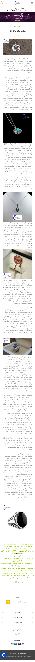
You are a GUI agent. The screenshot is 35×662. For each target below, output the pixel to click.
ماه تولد (27, 544)
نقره (4, 544)
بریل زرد (14, 553)
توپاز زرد (20, 549)
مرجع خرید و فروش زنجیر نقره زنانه (24, 568)
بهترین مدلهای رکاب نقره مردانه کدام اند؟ (13, 558)
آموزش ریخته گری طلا (28, 576)
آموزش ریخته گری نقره (8, 568)
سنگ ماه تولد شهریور (18, 561)
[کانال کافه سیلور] (17, 17)
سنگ (4, 404)
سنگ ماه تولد (20, 544)
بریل (18, 553)
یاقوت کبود (27, 551)
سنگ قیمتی (7, 386)
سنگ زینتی (29, 546)
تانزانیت (16, 549)
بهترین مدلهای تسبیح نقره (25, 571)
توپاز (25, 549)
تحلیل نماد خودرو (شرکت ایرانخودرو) (18, 566)
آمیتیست (10, 549)
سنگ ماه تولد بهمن (7, 576)
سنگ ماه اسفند (25, 578)
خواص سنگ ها (8, 546)
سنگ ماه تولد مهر (28, 558)
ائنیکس (5, 549)
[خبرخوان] (15, 633)
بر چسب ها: (17, 542)
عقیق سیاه (8, 551)
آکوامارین (14, 551)
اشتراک (8, 602)
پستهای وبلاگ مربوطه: (17, 556)
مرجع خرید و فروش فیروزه (10, 571)
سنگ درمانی (30, 549)
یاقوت (32, 551)
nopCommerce (21, 654)
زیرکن (22, 551)
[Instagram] (19, 633)
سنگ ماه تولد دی (17, 576)
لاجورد (21, 553)
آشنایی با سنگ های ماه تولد (13, 578)
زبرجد (18, 551)
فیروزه (7, 544)
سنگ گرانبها (22, 546)
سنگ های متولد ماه (26, 59)
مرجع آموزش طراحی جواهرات (9, 573)
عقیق (3, 551)
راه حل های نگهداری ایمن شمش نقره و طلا (23, 563)
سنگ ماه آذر (13, 544)
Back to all (17, 26)
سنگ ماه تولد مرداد (6, 563)
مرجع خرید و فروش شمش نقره (26, 573)
